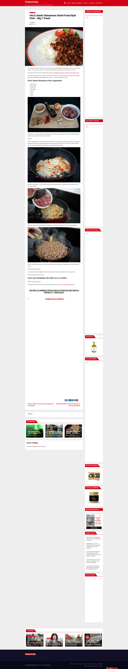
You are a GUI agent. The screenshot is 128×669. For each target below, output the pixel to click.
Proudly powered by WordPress (31, 665)
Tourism (85, 3)
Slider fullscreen (94, 666)
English (111, 668)
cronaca (68, 638)
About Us (75, 663)
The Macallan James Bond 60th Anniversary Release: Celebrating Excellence (92, 567)
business (88, 638)
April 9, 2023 (32, 642)
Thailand (73, 3)
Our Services (90, 663)
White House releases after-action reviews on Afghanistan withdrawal (93, 539)
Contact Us (92, 3)
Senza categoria (31, 636)
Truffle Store (99, 3)
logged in (34, 446)
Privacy (95, 663)
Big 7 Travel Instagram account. (67, 284)
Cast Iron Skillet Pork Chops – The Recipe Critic (73, 433)
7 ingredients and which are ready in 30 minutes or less (66, 72)
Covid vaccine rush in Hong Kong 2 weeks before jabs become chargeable (93, 561)
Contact (79, 663)
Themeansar (48, 665)
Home (68, 3)
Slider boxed (87, 666)
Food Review (32, 12)
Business (79, 3)
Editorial (33, 22)
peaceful (49, 638)
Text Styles (100, 666)
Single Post (100, 663)
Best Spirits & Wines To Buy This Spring (54, 432)
